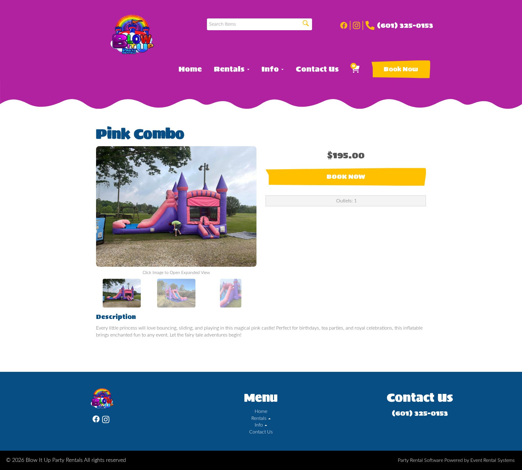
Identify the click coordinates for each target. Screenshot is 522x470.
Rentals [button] (230, 69)
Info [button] (271, 69)
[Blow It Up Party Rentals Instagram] (358, 25)
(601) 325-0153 (405, 25)
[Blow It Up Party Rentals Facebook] (345, 25)
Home (190, 69)
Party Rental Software (420, 460)
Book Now (401, 69)
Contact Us (317, 69)
